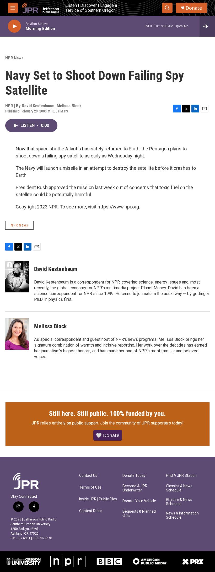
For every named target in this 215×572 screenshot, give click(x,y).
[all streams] (207, 26)
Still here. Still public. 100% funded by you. (107, 413)
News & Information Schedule (182, 515)
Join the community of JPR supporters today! (142, 423)
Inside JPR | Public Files (98, 499)
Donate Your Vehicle (139, 501)
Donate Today (134, 476)
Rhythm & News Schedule (179, 502)
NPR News (14, 57)
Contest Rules (90, 511)
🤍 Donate (107, 435)
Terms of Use (90, 487)
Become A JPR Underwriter (134, 488)
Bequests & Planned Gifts (139, 513)
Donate (194, 8)
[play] (14, 26)
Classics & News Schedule (179, 488)
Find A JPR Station (181, 476)
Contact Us (88, 476)
